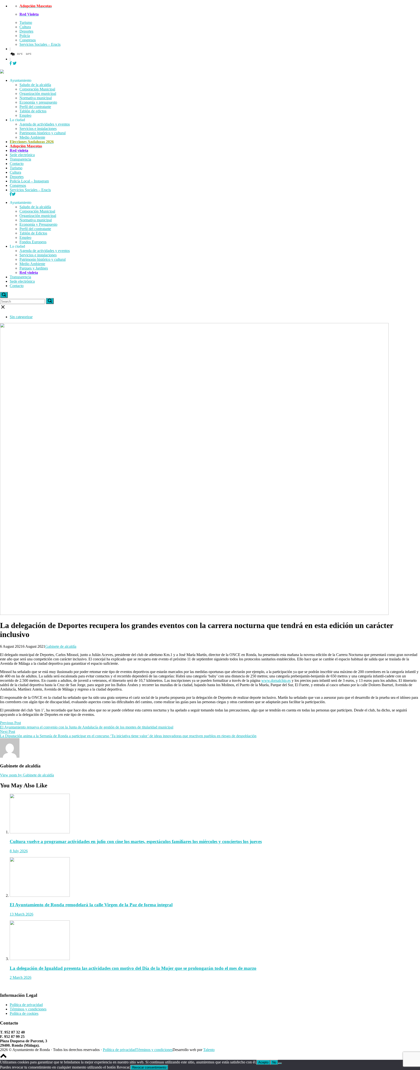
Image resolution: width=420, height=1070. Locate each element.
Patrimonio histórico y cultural (42, 133)
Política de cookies (24, 1013)
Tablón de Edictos (33, 233)
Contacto (17, 164)
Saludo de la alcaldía (35, 85)
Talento (209, 1050)
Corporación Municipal (37, 89)
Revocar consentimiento (149, 1067)
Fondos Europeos (32, 242)
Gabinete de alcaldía (60, 646)
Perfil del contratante (35, 107)
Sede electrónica (22, 155)
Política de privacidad (26, 1005)
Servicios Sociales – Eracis (40, 44)
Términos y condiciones (28, 1009)
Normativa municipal (35, 98)
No (274, 1062)
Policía (24, 36)
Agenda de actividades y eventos (44, 124)
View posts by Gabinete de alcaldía (27, 775)
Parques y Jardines (33, 268)
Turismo (25, 22)
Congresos (27, 40)
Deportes (26, 31)
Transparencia (20, 159)
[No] (280, 1063)
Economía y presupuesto (38, 102)
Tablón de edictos (32, 111)
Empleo (25, 115)
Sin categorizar (21, 317)
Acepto (263, 1062)
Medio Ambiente (32, 137)
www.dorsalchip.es (276, 680)
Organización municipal (37, 93)
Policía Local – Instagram (29, 181)
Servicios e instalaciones (38, 128)
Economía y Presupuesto (38, 224)
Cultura (25, 27)
